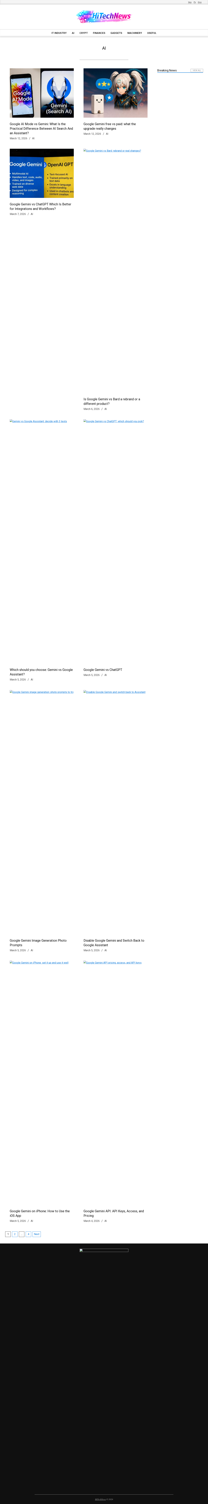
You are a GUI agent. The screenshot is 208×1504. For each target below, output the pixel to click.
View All (197, 70)
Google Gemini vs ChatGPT (103, 670)
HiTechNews (100, 1499)
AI (33, 138)
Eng (200, 2)
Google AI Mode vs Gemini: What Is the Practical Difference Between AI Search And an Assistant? (41, 128)
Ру (195, 2)
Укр (190, 2)
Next (36, 1234)
